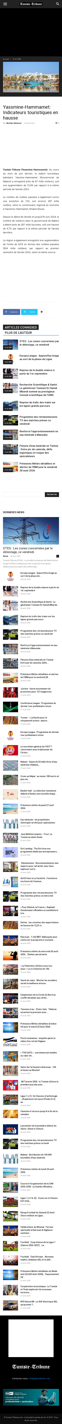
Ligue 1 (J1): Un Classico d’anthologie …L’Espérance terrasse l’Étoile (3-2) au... (38, 1099)
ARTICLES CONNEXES (21, 327)
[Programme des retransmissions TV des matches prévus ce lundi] (10, 1144)
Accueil (6, 59)
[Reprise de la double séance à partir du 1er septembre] (10, 373)
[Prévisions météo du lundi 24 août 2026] (10, 1173)
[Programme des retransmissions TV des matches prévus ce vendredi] (10, 420)
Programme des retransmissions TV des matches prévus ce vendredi (38, 420)
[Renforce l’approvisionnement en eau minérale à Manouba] (10, 435)
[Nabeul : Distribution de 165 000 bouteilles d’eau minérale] (10, 1158)
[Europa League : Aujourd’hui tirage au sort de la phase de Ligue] (10, 359)
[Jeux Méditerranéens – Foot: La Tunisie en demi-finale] (10, 838)
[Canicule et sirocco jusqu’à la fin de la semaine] (10, 1114)
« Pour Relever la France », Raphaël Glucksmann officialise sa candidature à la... (39, 910)
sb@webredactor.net (39, 1378)
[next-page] (10, 478)
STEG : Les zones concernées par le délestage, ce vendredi (28, 550)
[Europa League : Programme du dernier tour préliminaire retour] (10, 736)
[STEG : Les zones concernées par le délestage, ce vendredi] (10, 345)
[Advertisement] (31, 146)
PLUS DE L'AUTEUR (18, 333)
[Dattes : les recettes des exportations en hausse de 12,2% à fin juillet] (10, 925)
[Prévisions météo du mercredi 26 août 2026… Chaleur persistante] (10, 955)
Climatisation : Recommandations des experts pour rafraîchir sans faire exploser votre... (39, 866)
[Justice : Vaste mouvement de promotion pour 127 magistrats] (10, 692)
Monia (5, 556)
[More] (42, 312)
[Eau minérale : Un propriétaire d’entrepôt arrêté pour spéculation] (10, 823)
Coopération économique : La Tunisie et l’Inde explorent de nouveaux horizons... (38, 1289)
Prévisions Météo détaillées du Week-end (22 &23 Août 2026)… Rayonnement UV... (39, 1274)
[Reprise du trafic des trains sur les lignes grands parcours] (10, 406)
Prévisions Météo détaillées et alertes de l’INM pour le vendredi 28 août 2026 (38, 467)
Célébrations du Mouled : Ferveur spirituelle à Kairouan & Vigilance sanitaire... (36, 1230)
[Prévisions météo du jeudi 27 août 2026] (10, 809)
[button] (5, 4)
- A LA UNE (16, 59)
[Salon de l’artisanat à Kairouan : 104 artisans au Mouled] (10, 1071)
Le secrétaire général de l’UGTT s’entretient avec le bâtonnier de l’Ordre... (36, 749)
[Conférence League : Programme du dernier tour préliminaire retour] (10, 707)
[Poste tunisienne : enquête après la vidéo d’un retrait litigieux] (10, 1042)
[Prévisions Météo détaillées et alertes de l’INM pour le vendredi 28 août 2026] (10, 467)
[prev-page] (5, 478)
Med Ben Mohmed (13, 123)
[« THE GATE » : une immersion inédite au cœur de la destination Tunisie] (10, 1056)
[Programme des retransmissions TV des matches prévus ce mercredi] (10, 896)
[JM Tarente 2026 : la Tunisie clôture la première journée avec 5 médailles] (10, 1085)
